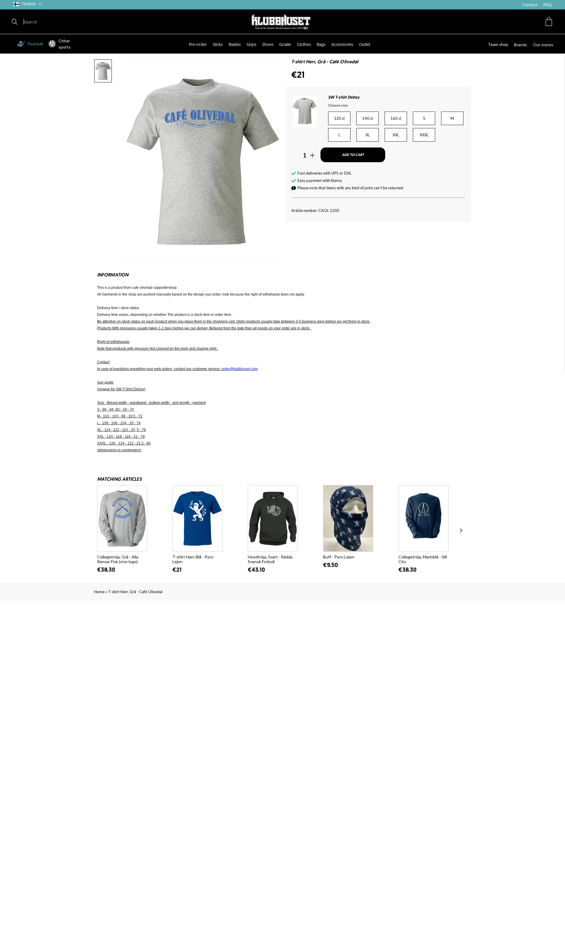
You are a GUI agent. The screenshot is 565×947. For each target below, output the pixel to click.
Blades (235, 45)
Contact (530, 4)
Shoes (267, 45)
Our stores (543, 44)
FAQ (548, 4)
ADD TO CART (353, 155)
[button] (548, 21)
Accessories (342, 45)
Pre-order (198, 45)
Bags (321, 45)
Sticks (218, 45)
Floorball (35, 43)
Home (99, 591)
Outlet (364, 45)
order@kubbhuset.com (239, 369)
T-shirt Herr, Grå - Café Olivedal (135, 591)
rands (522, 44)
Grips (251, 45)
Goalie (285, 45)
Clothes (304, 45)
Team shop (498, 44)
